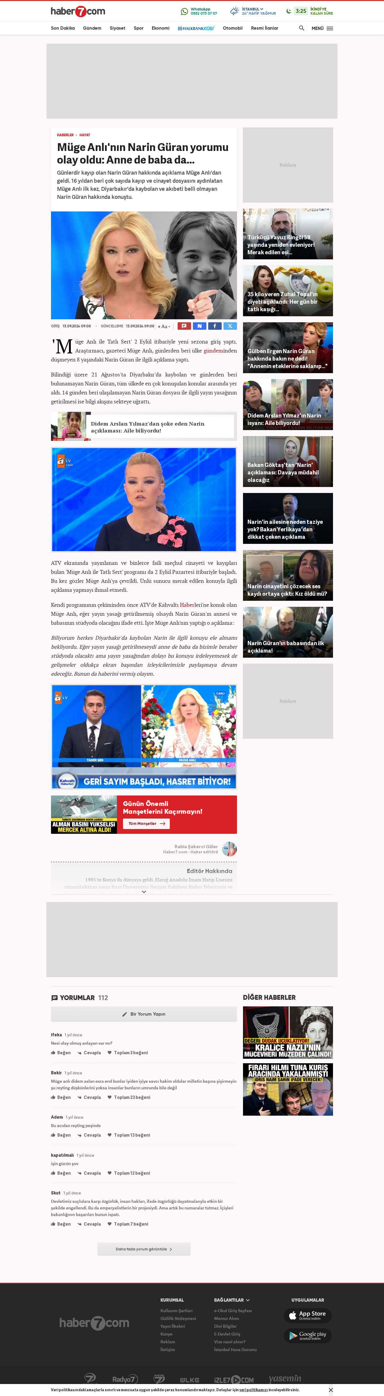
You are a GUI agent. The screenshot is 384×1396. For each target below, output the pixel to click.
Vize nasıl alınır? (229, 1341)
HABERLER (65, 135)
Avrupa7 (159, 1379)
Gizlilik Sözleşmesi (178, 1318)
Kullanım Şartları (176, 1310)
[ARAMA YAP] (301, 28)
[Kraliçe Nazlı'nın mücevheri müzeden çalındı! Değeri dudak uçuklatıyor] (288, 1031)
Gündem (92, 28)
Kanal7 (90, 1379)
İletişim (167, 1349)
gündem (213, 350)
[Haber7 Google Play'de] (308, 1335)
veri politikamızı (253, 1389)
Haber (187, 604)
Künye (166, 1334)
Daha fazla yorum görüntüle (142, 1249)
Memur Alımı (226, 1318)
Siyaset (117, 28)
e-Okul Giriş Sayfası (233, 1310)
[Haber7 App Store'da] (308, 1315)
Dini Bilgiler (225, 1326)
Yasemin (285, 1379)
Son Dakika (63, 28)
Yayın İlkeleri (172, 1326)
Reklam (167, 1341)
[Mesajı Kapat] (331, 1390)
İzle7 (234, 1379)
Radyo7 (125, 1379)
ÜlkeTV (189, 1379)
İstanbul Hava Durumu (235, 1349)
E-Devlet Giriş (227, 1334)
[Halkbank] (196, 28)
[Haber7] (78, 11)
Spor (138, 28)
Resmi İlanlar (264, 28)
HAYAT (85, 135)
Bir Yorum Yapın (147, 1014)
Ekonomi (161, 28)
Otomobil (233, 28)
